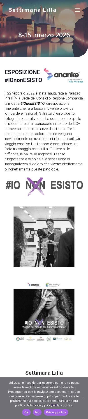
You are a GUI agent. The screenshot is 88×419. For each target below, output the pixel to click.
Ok (26, 412)
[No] (82, 398)
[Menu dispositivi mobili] (77, 9)
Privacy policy (56, 412)
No (37, 412)
